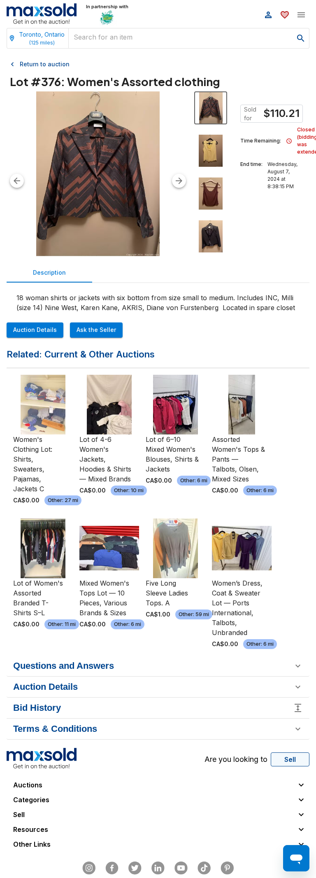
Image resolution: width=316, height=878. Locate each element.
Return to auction (45, 64)
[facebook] (112, 868)
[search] (301, 38)
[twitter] (135, 868)
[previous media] (17, 181)
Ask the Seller (96, 329)
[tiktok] (204, 868)
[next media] (179, 181)
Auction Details (35, 329)
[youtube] (181, 868)
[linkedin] (158, 868)
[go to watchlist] (284, 14)
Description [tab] (49, 272)
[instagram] (89, 868)
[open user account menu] (268, 14)
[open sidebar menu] (301, 14)
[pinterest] (227, 868)
